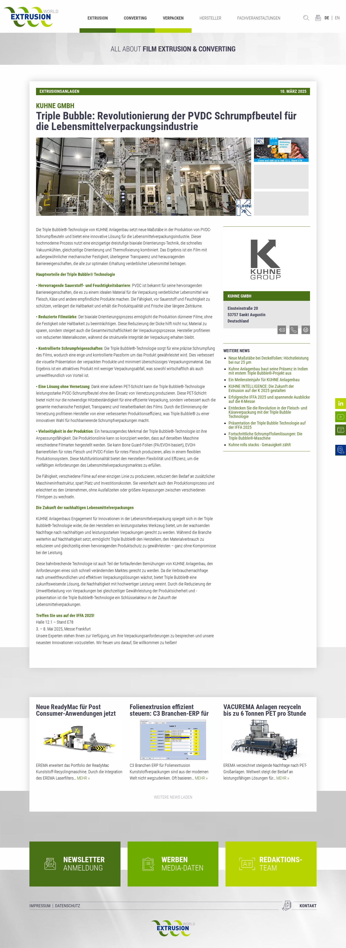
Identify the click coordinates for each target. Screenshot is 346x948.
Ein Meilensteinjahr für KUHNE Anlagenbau (264, 379)
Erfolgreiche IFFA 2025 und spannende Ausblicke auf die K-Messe (269, 399)
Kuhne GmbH (239, 296)
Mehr (82, 778)
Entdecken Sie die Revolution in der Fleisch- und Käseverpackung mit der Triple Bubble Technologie (268, 412)
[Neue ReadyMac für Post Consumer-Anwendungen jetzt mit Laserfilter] (79, 739)
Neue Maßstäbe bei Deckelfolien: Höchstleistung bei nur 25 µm (269, 360)
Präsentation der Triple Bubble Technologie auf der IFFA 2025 (267, 425)
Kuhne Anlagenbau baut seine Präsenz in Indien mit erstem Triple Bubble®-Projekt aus (268, 371)
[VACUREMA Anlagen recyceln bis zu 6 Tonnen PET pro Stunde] (266, 739)
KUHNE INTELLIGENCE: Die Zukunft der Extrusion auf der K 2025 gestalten (261, 388)
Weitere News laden (173, 797)
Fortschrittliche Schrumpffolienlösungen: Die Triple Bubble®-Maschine (265, 436)
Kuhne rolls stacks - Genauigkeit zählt (260, 444)
